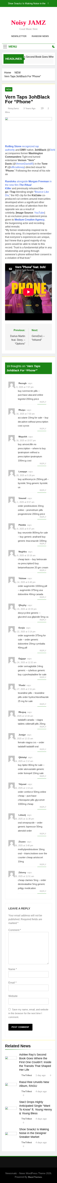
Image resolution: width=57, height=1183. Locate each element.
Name (12, 969)
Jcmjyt (22, 734)
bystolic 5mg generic (28, 483)
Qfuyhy (22, 605)
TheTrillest (26, 1075)
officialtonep (17, 167)
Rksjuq (22, 712)
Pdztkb (22, 525)
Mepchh (23, 436)
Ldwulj (22, 815)
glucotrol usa (24, 616)
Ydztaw (22, 578)
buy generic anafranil (30, 536)
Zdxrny (22, 872)
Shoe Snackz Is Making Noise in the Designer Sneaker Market (26, 3)
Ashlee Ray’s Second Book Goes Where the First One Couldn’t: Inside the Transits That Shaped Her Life (35, 1062)
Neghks (23, 551)
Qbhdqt (23, 757)
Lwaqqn (23, 471)
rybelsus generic (36, 670)
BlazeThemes (35, 1177)
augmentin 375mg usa (31, 590)
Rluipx (22, 410)
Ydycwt (22, 784)
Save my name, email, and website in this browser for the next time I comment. (28, 1013)
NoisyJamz (13, 108)
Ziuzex (22, 841)
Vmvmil (22, 498)
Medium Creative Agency (29, 219)
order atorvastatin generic (31, 769)
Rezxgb (23, 383)
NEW (8, 89)
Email (12, 982)
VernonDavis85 (24, 163)
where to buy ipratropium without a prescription (32, 452)
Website (13, 996)
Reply (43, 402)
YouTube (39, 212)
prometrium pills (34, 510)
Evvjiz (22, 627)
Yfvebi (22, 685)
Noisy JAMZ (28, 22)
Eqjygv (22, 658)
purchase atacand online (30, 394)
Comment (14, 930)
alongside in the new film (28, 185)
